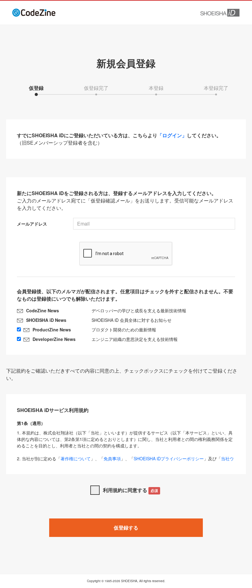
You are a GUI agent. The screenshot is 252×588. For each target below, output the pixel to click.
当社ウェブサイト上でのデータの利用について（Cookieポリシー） (125, 461)
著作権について (76, 458)
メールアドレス (32, 224)
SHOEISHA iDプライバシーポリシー (169, 458)
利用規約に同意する (130, 490)
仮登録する (126, 527)
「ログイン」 (172, 135)
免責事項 (112, 458)
